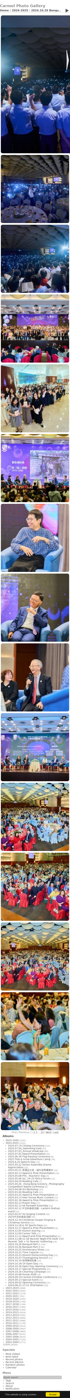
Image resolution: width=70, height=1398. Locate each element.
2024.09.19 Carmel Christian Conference (32, 1277)
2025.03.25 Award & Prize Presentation (31, 1194)
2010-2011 (12, 1323)
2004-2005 (12, 1339)
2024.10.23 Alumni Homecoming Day (30, 1255)
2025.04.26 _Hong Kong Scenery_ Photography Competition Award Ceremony (36, 1185)
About (9, 1386)
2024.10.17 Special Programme (27, 1269)
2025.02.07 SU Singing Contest (26, 1214)
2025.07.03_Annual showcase (26, 1151)
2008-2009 (12, 1328)
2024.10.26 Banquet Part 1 (24, 1244)
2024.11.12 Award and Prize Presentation (32, 1236)
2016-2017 (12, 1307)
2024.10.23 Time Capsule (23, 1252)
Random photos (15, 1364)
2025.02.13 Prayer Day (22, 1203)
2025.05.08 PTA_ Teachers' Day (27, 1175)
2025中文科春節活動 (19, 1216)
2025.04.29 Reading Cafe (23, 1181)
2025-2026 (12, 1140)
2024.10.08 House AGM (22, 1274)
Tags (8, 1380)
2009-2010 (12, 1326)
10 (42, 1132)
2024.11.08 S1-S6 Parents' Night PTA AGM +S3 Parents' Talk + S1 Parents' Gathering (36, 1240)
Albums (8, 1136)
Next (48, 1132)
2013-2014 (12, 1315)
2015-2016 (12, 1309)
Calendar (11, 1367)
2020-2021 (12, 1296)
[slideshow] (67, 11)
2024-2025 (20, 10)
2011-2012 (12, 1320)
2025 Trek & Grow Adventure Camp (29, 1159)
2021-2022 (12, 1293)
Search (10, 1383)
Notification (12, 1388)
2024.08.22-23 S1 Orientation (25, 1285)
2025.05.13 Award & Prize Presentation (31, 1173)
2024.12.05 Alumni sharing (24, 1230)
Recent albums (14, 1362)
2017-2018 (12, 1304)
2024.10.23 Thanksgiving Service (28, 1257)
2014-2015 (12, 1312)
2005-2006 (12, 1336)
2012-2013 (12, 1317)
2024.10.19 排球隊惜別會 (22, 1260)
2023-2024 (12, 1288)
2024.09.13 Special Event (23, 1279)
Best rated (12, 1356)
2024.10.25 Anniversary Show (26, 1249)
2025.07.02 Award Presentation (27, 1153)
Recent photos (14, 1359)
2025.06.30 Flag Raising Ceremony (29, 1156)
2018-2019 (12, 1301)
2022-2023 (12, 1290)
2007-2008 (12, 1331)
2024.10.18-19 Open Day (23, 1263)
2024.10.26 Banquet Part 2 (24, 1247)
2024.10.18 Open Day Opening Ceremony (33, 1266)
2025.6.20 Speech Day (21, 1162)
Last (56, 1132)
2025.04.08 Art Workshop (23, 1189)
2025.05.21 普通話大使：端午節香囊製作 (30, 1170)
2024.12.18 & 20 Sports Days (25, 1225)
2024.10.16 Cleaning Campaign (27, 1271)
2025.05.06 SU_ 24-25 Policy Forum (29, 1178)
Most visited (13, 1354)
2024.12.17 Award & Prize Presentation (31, 1228)
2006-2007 (12, 1334)
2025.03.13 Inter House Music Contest (31, 1197)
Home (4, 10)
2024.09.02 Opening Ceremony (27, 1282)
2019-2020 (12, 1298)
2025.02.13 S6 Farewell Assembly (28, 1205)
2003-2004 (12, 1342)
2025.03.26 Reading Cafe (23, 1192)
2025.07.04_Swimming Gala (25, 1148)
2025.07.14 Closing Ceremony (26, 1145)
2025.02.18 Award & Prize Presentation (31, 1200)
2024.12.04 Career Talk (22, 1233)
